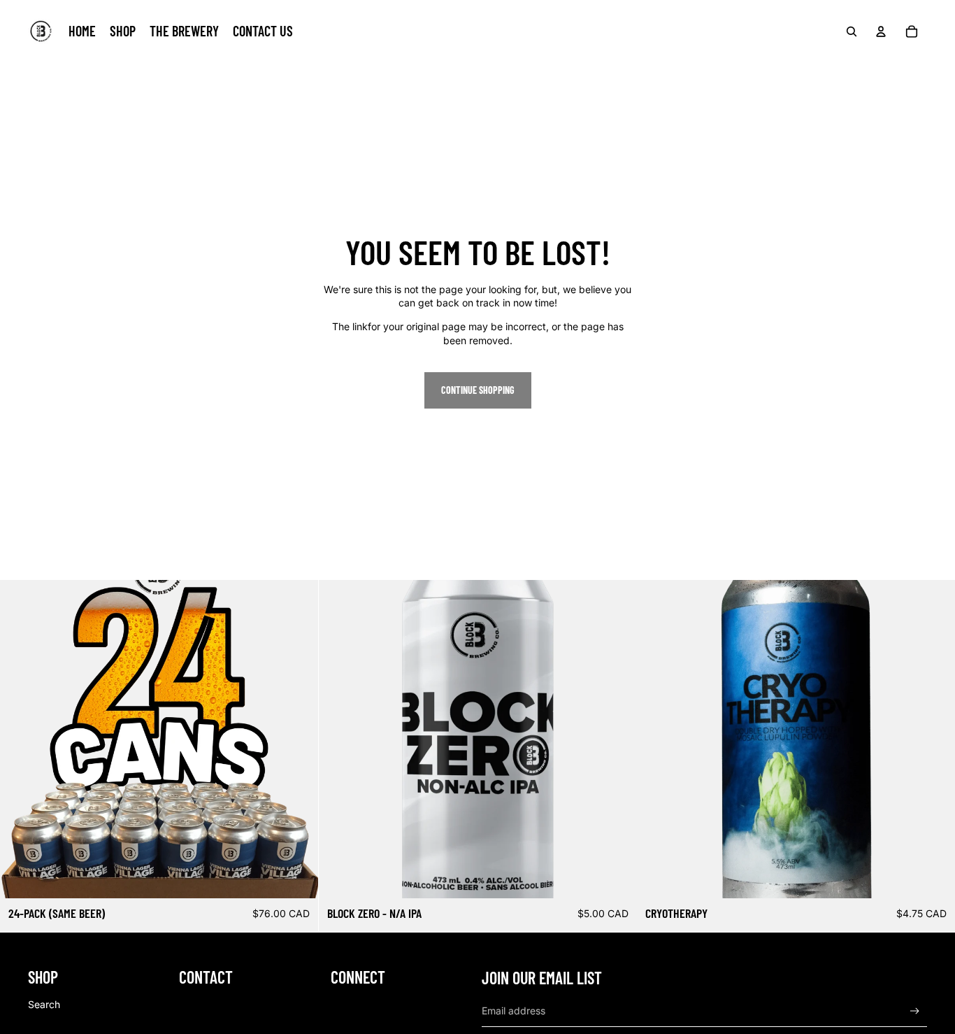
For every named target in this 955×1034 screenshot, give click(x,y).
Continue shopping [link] (478, 390)
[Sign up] (915, 1011)
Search (44, 1004)
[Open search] (851, 31)
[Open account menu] (881, 31)
